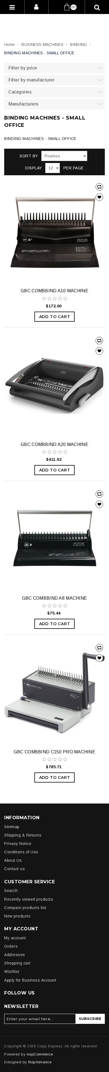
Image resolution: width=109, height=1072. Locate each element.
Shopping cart (17, 963)
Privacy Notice (17, 843)
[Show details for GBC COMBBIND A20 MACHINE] (54, 385)
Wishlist (11, 971)
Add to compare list (99, 187)
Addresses (14, 954)
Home (9, 44)
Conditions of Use (21, 852)
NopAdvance (39, 1062)
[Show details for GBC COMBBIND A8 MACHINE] (54, 539)
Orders (11, 946)
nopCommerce (40, 1054)
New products (17, 916)
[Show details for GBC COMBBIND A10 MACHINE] (54, 232)
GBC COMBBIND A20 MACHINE (54, 444)
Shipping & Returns (22, 835)
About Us (13, 860)
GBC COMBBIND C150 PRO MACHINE (54, 751)
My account (15, 938)
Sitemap (12, 827)
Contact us (14, 869)
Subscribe (90, 1019)
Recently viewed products (28, 899)
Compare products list (25, 907)
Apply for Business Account (30, 980)
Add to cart (54, 316)
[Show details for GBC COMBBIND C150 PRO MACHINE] (54, 693)
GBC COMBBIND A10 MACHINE (54, 290)
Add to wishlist (99, 197)
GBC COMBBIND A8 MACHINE (54, 598)
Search (11, 890)
